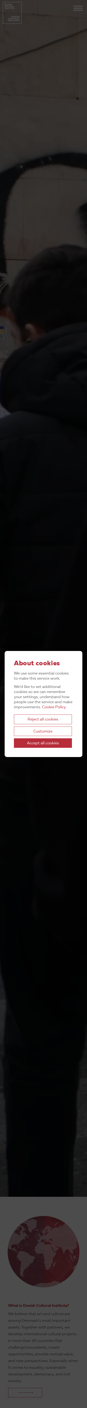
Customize (42, 731)
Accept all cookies (43, 743)
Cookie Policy (54, 707)
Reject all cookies (43, 719)
